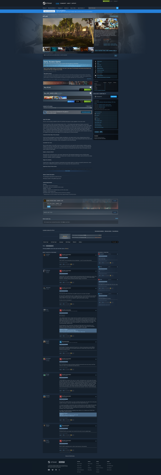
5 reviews (47, 426)
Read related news (98, 122)
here (64, 222)
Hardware (89, 467)
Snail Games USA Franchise (63, 14)
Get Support (109, 467)
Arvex (47, 309)
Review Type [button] (45, 241)
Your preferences (115, 231)
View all (117, 218)
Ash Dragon (48, 358)
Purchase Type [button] (53, 241)
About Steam (79, 463)
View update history (98, 120)
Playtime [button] (74, 241)
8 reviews (47, 255)
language (115, 1)
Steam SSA (79, 465)
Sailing (107, 50)
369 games (47, 271)
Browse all (89, 106)
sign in (111, 1)
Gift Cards (79, 471)
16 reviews (47, 360)
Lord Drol (48, 254)
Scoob (47, 440)
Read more (89, 78)
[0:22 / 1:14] (68, 32)
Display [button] (80, 241)
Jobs (89, 465)
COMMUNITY (63, 3)
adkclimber (48, 287)
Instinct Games (113, 43)
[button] (44, 8)
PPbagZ (47, 374)
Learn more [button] (113, 96)
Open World (100, 50)
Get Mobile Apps (110, 465)
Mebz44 (47, 341)
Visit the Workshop (98, 125)
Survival (96, 50)
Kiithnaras (48, 270)
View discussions (98, 124)
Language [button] (61, 241)
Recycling (89, 469)
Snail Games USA (114, 45)
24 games (47, 342)
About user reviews (108, 231)
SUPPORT (74, 3)
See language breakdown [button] (99, 231)
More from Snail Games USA (54, 200)
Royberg (47, 425)
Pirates (104, 50)
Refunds (97, 471)
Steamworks (79, 467)
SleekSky (48, 395)
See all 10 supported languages (99, 90)
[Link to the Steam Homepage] (47, 4)
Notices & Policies (99, 467)
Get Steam (109, 463)
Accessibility (98, 465)
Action (98, 102)
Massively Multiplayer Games (52, 14)
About (69, 3)
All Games (44, 14)
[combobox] (102, 8)
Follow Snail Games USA (54, 203)
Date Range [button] (68, 241)
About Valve (90, 463)
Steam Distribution (80, 469)
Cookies (97, 469)
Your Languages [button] (49, 245)
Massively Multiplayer (107, 102)
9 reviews (47, 272)
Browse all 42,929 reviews (70, 456)
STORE (57, 3)
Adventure (110, 50)
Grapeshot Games (107, 43)
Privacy (97, 463)
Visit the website (98, 111)
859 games (47, 359)
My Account (109, 469)
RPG (114, 50)
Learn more (78, 65)
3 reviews (47, 343)
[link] (79, 101)
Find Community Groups (99, 127)
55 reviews (47, 442)
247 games (47, 441)
